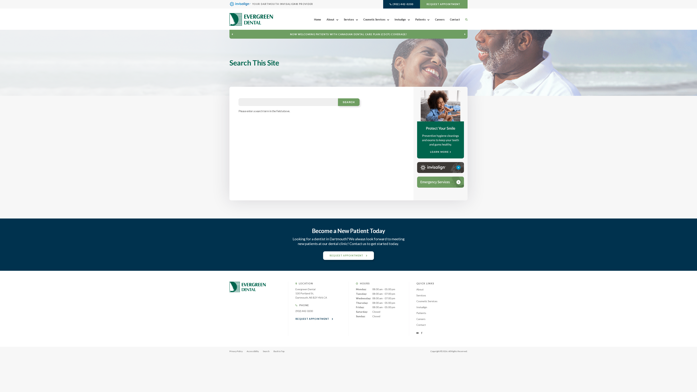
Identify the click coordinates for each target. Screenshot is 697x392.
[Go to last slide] (232, 34)
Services (349, 19)
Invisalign (400, 19)
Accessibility (253, 351)
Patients (420, 19)
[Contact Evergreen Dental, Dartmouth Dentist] (440, 182)
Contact (455, 19)
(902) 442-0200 (403, 4)
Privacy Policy (236, 351)
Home (317, 19)
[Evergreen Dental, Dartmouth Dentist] (247, 295)
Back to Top (279, 351)
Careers (439, 19)
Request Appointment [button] (444, 4)
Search (266, 351)
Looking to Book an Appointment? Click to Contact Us (348, 34)
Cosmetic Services (374, 19)
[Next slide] (465, 34)
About (330, 19)
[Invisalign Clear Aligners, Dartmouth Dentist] (440, 167)
